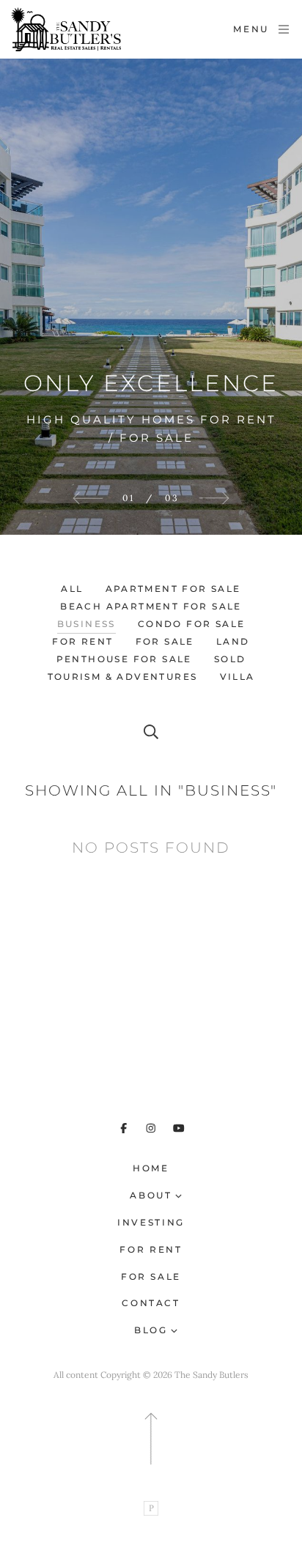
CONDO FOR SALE (192, 623)
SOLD (230, 658)
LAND (233, 641)
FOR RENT (82, 641)
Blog (151, 1329)
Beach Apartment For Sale (151, 606)
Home (151, 1168)
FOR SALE (165, 641)
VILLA (237, 676)
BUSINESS (86, 623)
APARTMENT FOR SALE (173, 588)
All (72, 588)
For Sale (151, 1276)
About (151, 1195)
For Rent (150, 1249)
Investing (151, 1222)
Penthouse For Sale (124, 658)
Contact (151, 1302)
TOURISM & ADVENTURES (123, 676)
